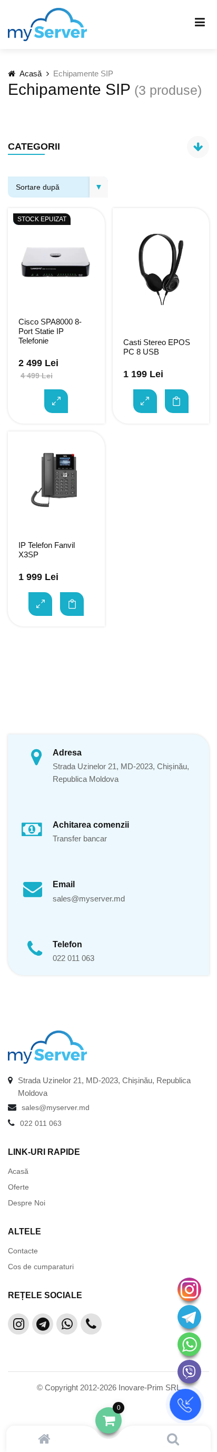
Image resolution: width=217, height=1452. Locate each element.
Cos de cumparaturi (41, 1266)
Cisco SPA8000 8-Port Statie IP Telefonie (50, 331)
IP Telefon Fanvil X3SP (46, 550)
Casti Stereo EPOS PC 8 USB (156, 347)
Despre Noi (26, 1203)
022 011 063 (73, 958)
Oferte (18, 1187)
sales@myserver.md (89, 898)
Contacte (23, 1251)
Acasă (30, 73)
